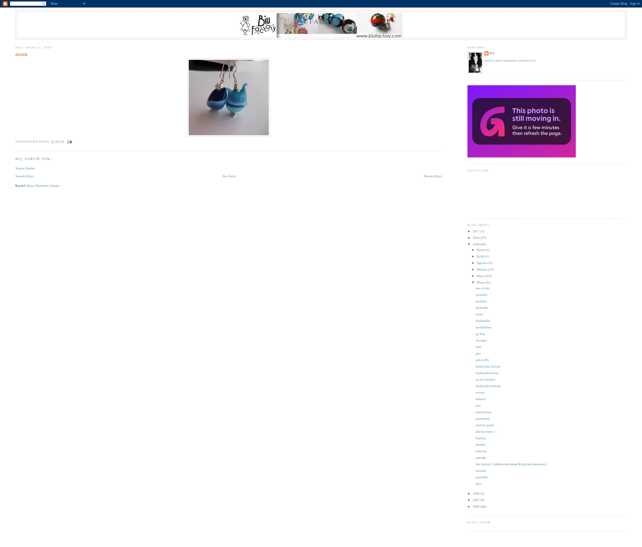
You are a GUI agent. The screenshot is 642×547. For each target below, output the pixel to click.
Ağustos (483, 262)
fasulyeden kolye (487, 373)
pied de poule (485, 425)
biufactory (321, 21)
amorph (481, 457)
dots (479, 483)
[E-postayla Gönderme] (69, 141)
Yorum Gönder (25, 168)
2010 (476, 237)
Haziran (482, 269)
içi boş (480, 333)
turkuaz (481, 399)
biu (492, 53)
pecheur (481, 301)
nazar (479, 314)
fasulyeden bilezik (488, 386)
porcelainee (484, 412)
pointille (482, 294)
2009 (476, 244)
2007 (476, 500)
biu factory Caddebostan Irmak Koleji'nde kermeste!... (512, 464)
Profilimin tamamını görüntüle (510, 60)
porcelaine (483, 418)
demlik (480, 444)
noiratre (481, 470)
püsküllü (482, 307)
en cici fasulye (485, 379)
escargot (481, 340)
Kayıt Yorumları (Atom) (43, 185)
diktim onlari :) (486, 431)
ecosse (480, 392)
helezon (481, 451)
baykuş (481, 438)
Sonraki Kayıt (24, 176)
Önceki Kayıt (433, 176)
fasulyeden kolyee (488, 366)
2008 (476, 493)
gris (478, 353)
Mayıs (481, 276)
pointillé (482, 477)
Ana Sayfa (229, 176)
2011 (476, 231)
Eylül (481, 256)
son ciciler (483, 288)
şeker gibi (482, 359)
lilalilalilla (483, 320)
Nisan (481, 282)
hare (479, 346)
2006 (476, 506)
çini (478, 405)
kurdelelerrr (484, 327)
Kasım (481, 249)
